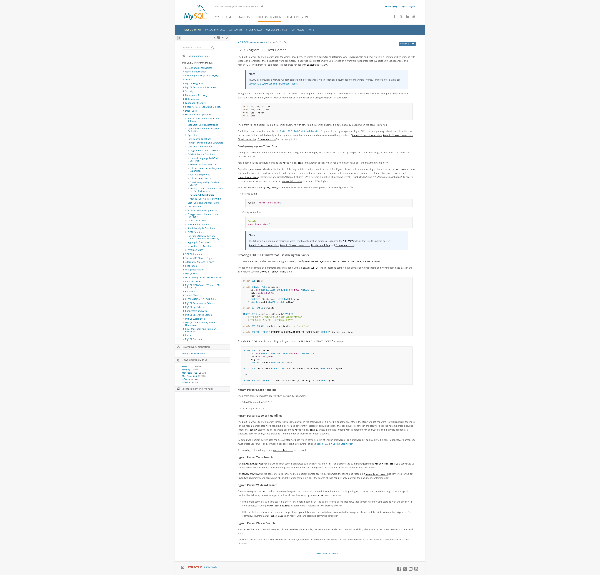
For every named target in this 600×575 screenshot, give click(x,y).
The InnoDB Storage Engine (199, 258)
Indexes (189, 335)
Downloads (244, 17)
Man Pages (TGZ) (190, 373)
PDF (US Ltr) (187, 366)
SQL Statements (193, 254)
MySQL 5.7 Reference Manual (250, 42)
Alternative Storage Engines (199, 262)
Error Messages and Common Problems (200, 330)
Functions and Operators (198, 114)
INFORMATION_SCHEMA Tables (201, 299)
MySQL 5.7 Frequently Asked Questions (200, 323)
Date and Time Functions (201, 146)
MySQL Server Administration (200, 87)
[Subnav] (183, 71)
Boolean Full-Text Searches (204, 164)
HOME (324, 553)
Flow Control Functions (199, 139)
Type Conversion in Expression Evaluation (204, 130)
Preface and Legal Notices (198, 68)
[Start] (218, 37)
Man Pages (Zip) (189, 376)
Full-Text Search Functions (201, 154)
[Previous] (215, 37)
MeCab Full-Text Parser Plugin (205, 198)
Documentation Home (198, 55)
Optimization (192, 99)
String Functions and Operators (204, 150)
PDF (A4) (186, 369)
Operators (193, 135)
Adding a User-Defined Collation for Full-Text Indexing (206, 190)
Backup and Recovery (196, 95)
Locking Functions (197, 220)
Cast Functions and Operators (203, 202)
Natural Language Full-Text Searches (204, 159)
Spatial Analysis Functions (201, 228)
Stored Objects (193, 295)
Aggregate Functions (198, 242)
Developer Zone (297, 17)
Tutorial (189, 79)
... (266, 42)
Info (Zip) (186, 382)
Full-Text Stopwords (200, 174)
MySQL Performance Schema (200, 303)
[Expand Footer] (182, 567)
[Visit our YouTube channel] (413, 17)
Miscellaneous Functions (200, 246)
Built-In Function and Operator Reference (204, 119)
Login (403, 6)
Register (412, 6)
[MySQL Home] (195, 12)
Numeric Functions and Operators (205, 142)
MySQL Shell (191, 273)
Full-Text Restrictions (200, 178)
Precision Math (195, 250)
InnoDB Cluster (193, 281)
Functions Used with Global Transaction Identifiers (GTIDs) (203, 237)
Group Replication (194, 269)
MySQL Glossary (193, 339)
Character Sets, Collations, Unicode (203, 106)
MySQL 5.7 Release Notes (193, 353)
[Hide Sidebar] (179, 38)
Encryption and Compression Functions (203, 215)
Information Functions (199, 224)
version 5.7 (405, 43)
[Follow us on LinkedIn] (406, 17)
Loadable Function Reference (203, 124)
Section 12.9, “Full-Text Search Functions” (301, 131)
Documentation (269, 17)
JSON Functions (196, 232)
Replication (191, 265)
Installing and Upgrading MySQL (202, 75)
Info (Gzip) (187, 379)
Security (189, 91)
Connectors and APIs (196, 311)
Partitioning (191, 291)
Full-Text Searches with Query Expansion (205, 169)
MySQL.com (223, 17)
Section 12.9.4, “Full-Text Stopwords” (334, 443)
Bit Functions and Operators (202, 210)
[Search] (212, 47)
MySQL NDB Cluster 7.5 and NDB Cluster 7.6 (202, 286)
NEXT (334, 553)
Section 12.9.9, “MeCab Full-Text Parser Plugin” (273, 83)
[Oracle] (195, 567)
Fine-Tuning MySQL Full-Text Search (204, 183)
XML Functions (195, 206)
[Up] (223, 37)
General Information (195, 71)
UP (330, 553)
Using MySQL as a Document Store (203, 277)
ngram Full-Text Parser (202, 195)
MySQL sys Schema (195, 307)
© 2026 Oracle (210, 567)
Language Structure (195, 103)
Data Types (191, 110)
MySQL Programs (194, 83)
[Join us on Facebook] (393, 17)
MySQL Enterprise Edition (198, 314)
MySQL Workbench (195, 318)
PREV (319, 553)
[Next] (227, 37)
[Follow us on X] (400, 17)
